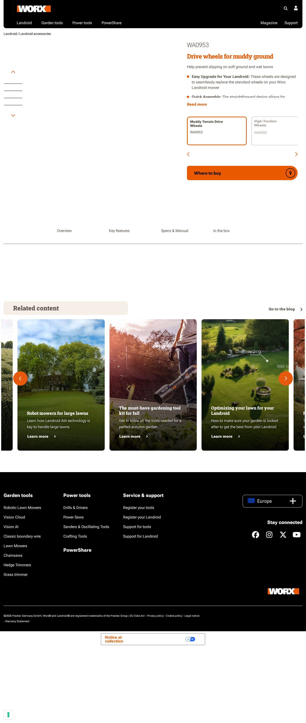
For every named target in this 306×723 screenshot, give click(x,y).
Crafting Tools (75, 536)
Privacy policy (155, 615)
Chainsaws (13, 555)
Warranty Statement (17, 621)
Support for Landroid (140, 536)
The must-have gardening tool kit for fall (150, 410)
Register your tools (138, 507)
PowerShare (77, 550)
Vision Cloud (14, 517)
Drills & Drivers (75, 507)
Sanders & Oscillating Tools (86, 526)
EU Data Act (137, 615)
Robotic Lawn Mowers (22, 507)
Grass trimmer (15, 574)
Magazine (269, 23)
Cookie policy (174, 615)
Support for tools (137, 526)
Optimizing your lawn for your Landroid (242, 410)
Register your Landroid (142, 517)
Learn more (37, 436)
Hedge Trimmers (17, 565)
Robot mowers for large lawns (57, 413)
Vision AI (11, 526)
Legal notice (192, 615)
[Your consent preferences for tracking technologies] (8, 714)
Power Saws (73, 517)
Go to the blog (282, 309)
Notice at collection (114, 639)
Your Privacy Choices (162, 639)
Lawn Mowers (15, 546)
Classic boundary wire (22, 536)
